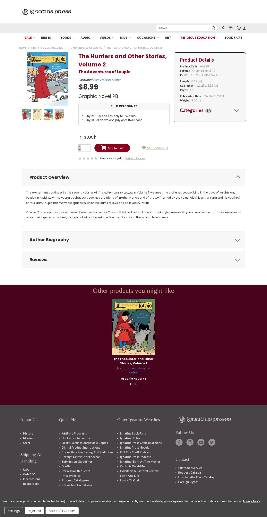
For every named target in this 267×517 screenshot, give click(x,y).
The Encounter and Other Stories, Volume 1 (133, 361)
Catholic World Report (135, 466)
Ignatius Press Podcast (135, 457)
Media (66, 466)
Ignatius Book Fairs (133, 433)
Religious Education (198, 38)
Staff (26, 442)
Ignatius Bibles (130, 438)
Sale (28, 38)
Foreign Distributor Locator (81, 457)
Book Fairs (233, 38)
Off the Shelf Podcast (135, 452)
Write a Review (135, 158)
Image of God (129, 480)
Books (66, 38)
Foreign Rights (188, 482)
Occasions (146, 38)
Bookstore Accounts (76, 438)
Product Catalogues (75, 480)
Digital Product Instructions (81, 447)
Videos (105, 38)
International (32, 479)
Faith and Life (130, 475)
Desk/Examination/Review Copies (85, 442)
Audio (86, 38)
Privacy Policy (71, 475)
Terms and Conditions (77, 485)
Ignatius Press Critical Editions (141, 442)
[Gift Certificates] (230, 28)
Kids (124, 38)
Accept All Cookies (62, 511)
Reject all (34, 511)
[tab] (210, 110)
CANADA (29, 474)
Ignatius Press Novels (134, 447)
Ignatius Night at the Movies (140, 461)
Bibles (46, 38)
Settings (14, 511)
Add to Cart (133, 326)
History (28, 433)
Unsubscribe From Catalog (196, 477)
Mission (28, 438)
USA (26, 469)
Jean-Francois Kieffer (107, 79)
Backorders (31, 483)
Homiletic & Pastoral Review (139, 471)
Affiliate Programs (74, 433)
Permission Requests (76, 471)
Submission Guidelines (77, 461)
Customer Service (190, 468)
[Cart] (239, 28)
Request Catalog (189, 472)
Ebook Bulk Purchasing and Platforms (87, 452)
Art (168, 38)
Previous (257, 505)
